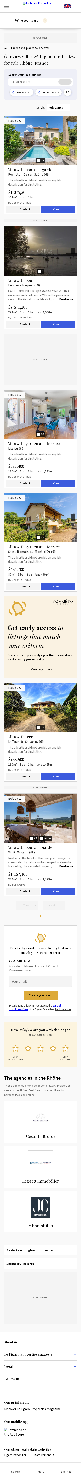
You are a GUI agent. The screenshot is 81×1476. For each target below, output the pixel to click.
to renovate (51, 92)
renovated (24, 92)
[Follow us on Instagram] (14, 1387)
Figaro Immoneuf (43, 1455)
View (56, 209)
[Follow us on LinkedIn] (6, 1387)
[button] (40, 637)
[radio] (15, 1052)
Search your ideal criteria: (25, 75)
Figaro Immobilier (15, 1455)
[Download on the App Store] (17, 1432)
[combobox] (58, 107)
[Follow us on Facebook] (22, 1387)
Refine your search (29, 20)
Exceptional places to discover (30, 48)
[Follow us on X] (30, 1387)
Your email (19, 982)
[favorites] (75, 6)
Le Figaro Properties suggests (28, 1354)
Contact (25, 209)
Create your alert (43, 669)
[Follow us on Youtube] (39, 1387)
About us (10, 1342)
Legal (8, 1366)
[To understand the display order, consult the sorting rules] (74, 107)
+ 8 (67, 92)
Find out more (63, 1009)
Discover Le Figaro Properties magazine (32, 1409)
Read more (66, 300)
